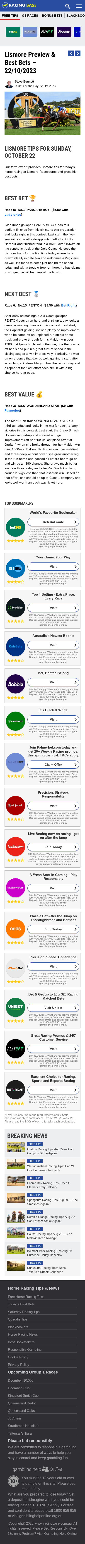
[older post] (71, 53)
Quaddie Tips (17, 1319)
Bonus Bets (52, 15)
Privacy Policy (18, 1365)
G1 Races (30, 15)
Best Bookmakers (21, 1342)
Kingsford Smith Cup (23, 1395)
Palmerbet (12, 410)
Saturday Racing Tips (24, 1312)
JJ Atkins (15, 1418)
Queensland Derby (22, 1403)
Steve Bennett (24, 81)
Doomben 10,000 (20, 1380)
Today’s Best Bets (21, 1304)
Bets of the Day (28, 86)
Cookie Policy (18, 1357)
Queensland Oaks (21, 1411)
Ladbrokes (13, 214)
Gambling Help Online (60, 1533)
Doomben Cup (18, 1388)
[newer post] (77, 53)
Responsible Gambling (24, 1349)
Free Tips (10, 15)
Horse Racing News (23, 1334)
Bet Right (68, 305)
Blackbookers (18, 1327)
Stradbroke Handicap (23, 1426)
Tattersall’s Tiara (20, 1433)
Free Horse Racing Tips (25, 1297)
